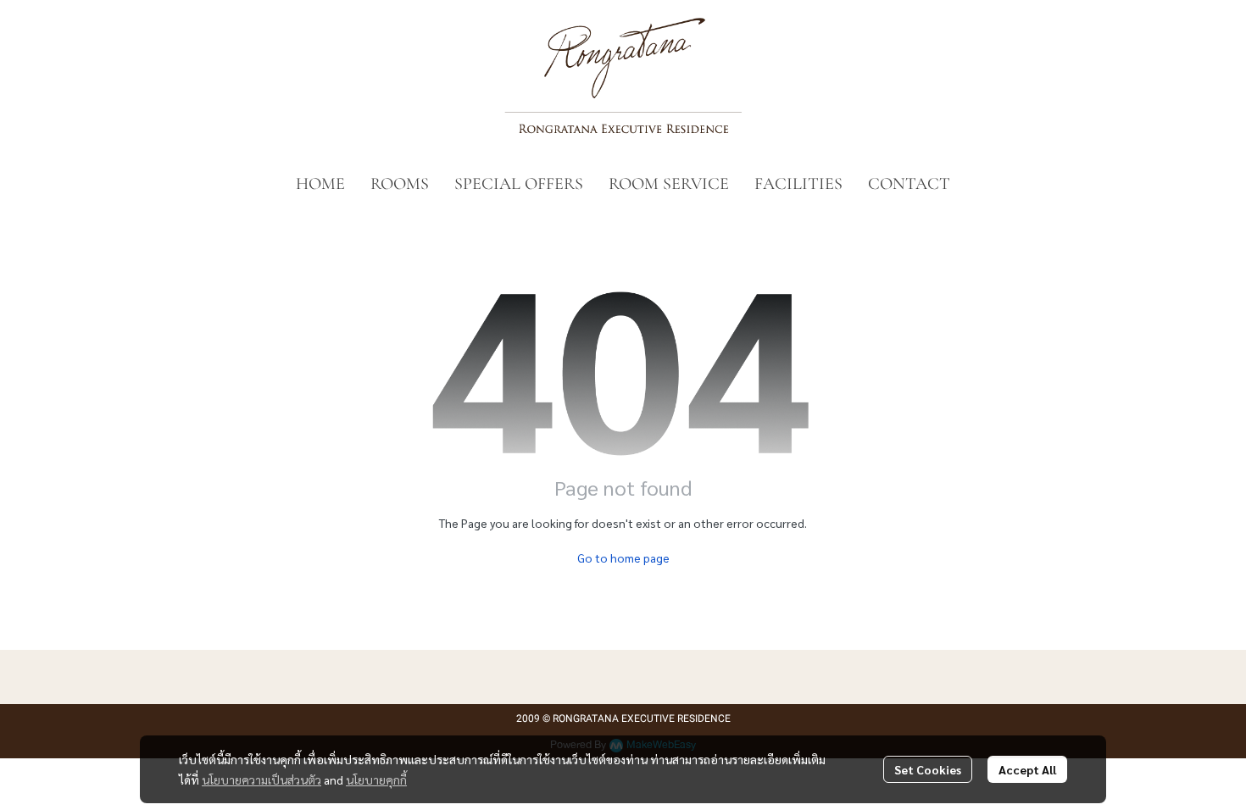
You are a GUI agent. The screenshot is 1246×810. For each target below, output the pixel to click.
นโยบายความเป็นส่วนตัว (261, 779)
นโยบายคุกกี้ (376, 779)
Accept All (1027, 769)
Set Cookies (927, 769)
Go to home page (623, 557)
